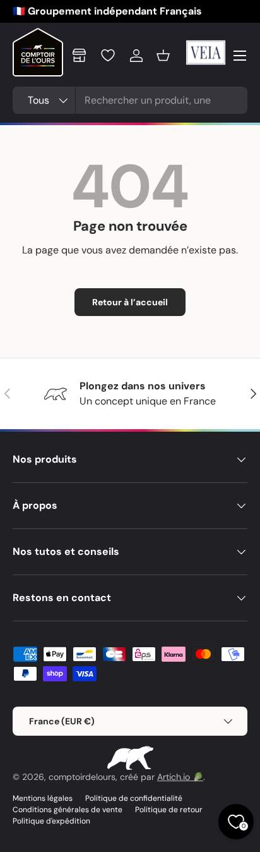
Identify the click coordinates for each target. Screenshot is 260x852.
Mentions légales (43, 798)
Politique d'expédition (51, 821)
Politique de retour (169, 810)
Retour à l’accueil (130, 302)
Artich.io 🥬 (180, 776)
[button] (163, 55)
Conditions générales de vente (67, 810)
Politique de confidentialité (133, 798)
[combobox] (130, 100)
